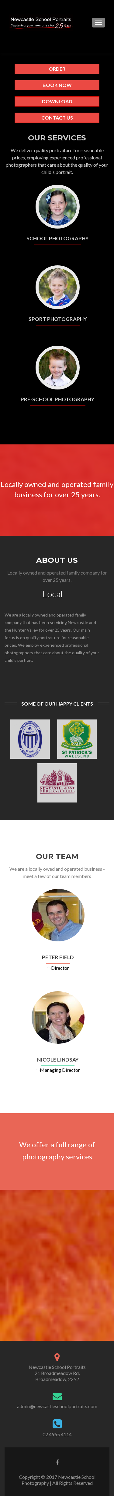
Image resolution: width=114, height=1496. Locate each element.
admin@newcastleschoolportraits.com (57, 1406)
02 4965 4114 (57, 1434)
